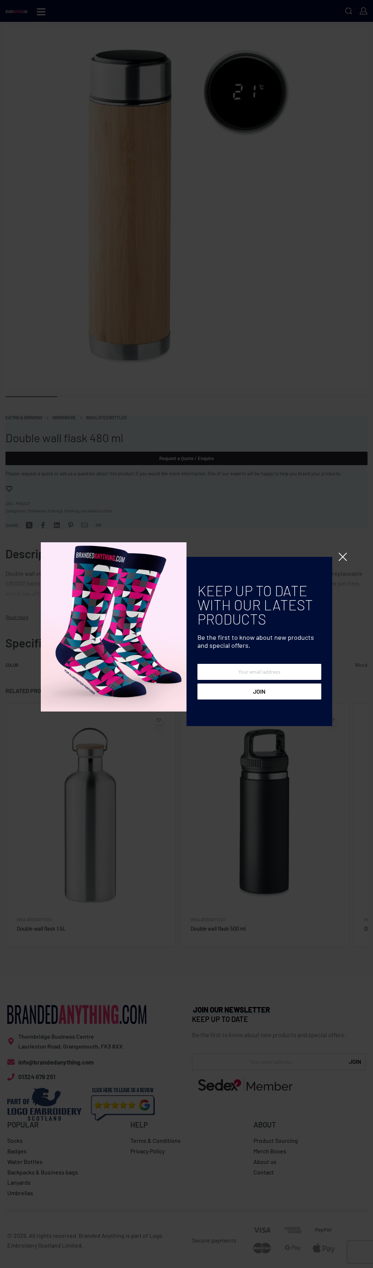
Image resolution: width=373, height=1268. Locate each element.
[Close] (342, 556)
